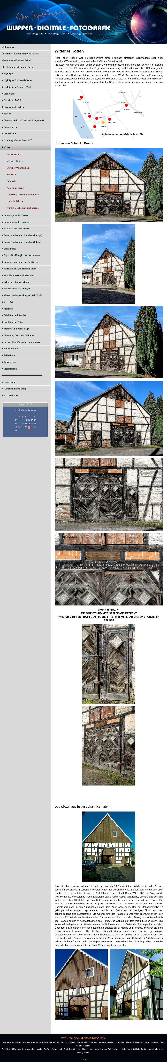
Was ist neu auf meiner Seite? (16, 60)
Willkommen (8, 47)
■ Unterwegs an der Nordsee (15, 222)
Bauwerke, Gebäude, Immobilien (23, 194)
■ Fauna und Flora (11, 348)
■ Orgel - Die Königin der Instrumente (21, 255)
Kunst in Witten (15, 201)
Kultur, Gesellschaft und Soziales (23, 208)
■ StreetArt (7, 302)
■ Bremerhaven (9, 127)
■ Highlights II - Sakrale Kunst (17, 80)
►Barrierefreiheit (10, 395)
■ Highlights (8, 73)
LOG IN (83, 1060)
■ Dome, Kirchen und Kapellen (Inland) (21, 242)
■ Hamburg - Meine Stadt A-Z (17, 140)
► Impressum (8, 382)
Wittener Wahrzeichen (18, 168)
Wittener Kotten (15, 161)
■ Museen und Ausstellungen (16, 288)
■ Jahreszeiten (9, 362)
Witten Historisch (15, 154)
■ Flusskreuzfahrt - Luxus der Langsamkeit (23, 120)
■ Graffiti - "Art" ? (11, 100)
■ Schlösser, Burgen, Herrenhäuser (19, 269)
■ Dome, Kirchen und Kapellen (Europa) (22, 235)
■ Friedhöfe (7, 309)
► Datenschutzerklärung (14, 389)
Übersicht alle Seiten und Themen (18, 67)
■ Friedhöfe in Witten (12, 322)
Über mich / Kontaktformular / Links (20, 53)
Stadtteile (11, 174)
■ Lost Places (8, 94)
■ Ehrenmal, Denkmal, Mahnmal (18, 335)
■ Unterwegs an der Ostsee (15, 215)
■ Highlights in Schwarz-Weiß (16, 87)
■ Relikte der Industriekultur (16, 282)
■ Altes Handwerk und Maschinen (18, 275)
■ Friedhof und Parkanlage (15, 329)
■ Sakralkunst (9, 249)
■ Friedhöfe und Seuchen (14, 315)
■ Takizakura (8, 355)
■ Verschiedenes (9, 369)
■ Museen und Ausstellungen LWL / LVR (22, 295)
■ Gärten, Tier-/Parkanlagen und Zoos (21, 342)
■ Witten (6, 147)
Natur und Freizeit (16, 188)
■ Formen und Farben (13, 107)
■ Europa (6, 113)
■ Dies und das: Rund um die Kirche (20, 262)
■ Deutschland (9, 133)
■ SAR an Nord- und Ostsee (15, 228)
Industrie (11, 181)
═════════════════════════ (22, 375)
